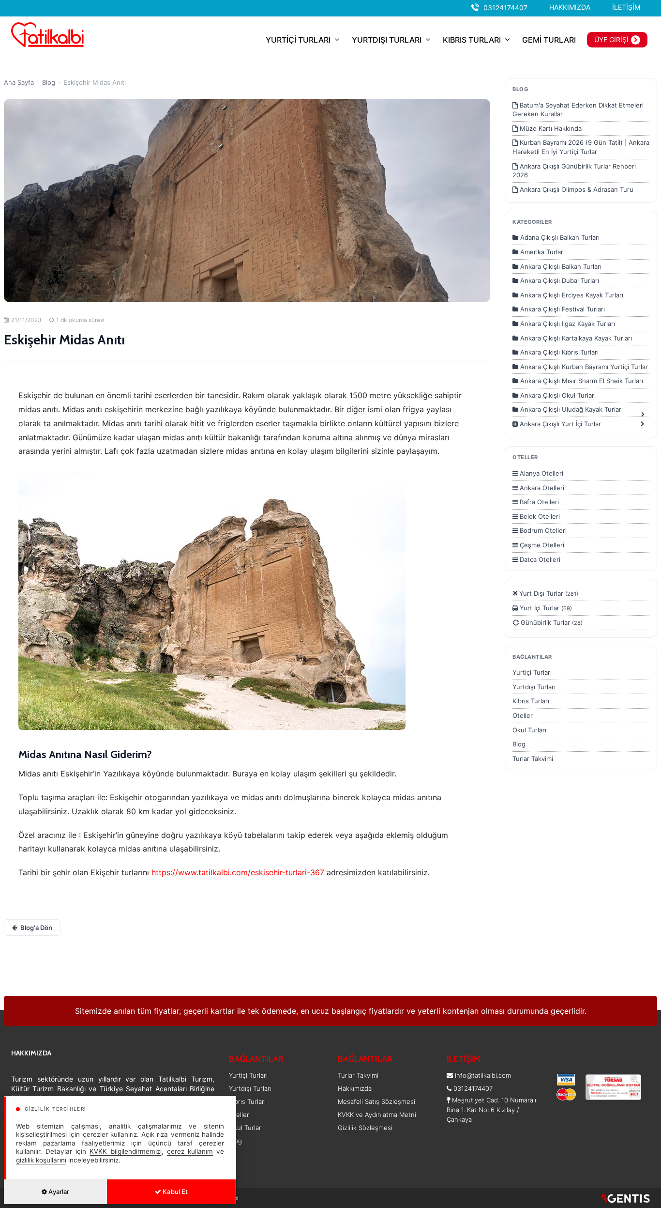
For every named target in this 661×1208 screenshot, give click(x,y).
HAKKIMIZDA (569, 7)
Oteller (522, 715)
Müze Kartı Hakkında (550, 128)
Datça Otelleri (539, 559)
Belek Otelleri (539, 516)
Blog (48, 82)
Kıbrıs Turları (530, 701)
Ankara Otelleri (541, 488)
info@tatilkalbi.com (483, 1075)
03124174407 (505, 7)
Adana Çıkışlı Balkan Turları (559, 237)
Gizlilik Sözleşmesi (365, 1127)
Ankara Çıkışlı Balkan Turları (559, 266)
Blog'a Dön (36, 927)
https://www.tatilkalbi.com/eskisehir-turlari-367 (237, 872)
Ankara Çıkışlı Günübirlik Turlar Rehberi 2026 (574, 170)
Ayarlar (58, 1191)
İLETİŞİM (626, 7)
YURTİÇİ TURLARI (298, 40)
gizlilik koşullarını (41, 1160)
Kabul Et (174, 1191)
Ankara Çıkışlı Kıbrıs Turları (558, 352)
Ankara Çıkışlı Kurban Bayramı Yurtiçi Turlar (583, 367)
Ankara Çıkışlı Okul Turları (557, 395)
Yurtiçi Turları (532, 672)
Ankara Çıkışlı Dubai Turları (558, 280)
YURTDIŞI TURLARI (386, 40)
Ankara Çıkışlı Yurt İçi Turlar (559, 424)
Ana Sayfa (19, 82)
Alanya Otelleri (540, 473)
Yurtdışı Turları (534, 687)
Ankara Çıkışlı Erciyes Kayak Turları (570, 295)
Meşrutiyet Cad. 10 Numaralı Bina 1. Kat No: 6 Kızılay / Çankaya (491, 1109)
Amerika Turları (541, 252)
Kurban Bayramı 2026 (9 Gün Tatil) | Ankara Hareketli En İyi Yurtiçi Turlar (580, 147)
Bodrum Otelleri (542, 530)
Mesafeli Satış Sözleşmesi (376, 1101)
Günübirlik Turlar (551, 622)
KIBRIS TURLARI (472, 40)
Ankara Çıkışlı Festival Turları (561, 309)
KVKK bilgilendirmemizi (125, 1151)
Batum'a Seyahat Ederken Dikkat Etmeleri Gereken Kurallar (578, 109)
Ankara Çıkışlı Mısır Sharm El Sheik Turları (580, 381)
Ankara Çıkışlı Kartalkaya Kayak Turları (575, 338)
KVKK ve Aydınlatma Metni (377, 1114)
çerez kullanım (190, 1151)
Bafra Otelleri (538, 502)
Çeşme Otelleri (541, 545)
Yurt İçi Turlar (545, 608)
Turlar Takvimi (532, 758)
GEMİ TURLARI (549, 40)
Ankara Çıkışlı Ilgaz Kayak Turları (566, 323)
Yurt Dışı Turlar (547, 593)
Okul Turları (529, 730)
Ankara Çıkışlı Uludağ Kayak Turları (570, 409)
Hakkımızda (355, 1088)
